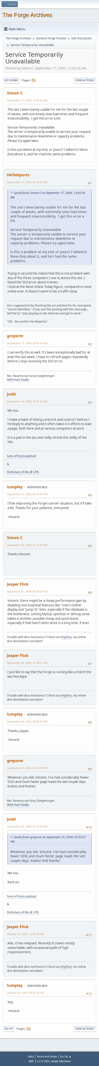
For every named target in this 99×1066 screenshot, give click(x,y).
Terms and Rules (47, 1056)
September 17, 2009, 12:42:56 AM (27, 100)
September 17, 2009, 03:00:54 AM (27, 343)
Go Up (8, 1028)
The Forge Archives (27, 15)
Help (31, 1056)
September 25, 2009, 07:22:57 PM (27, 768)
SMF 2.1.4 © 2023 (39, 1061)
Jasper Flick (18, 584)
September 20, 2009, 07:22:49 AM (27, 545)
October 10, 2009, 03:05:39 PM (25, 992)
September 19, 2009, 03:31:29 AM (27, 401)
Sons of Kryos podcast (21, 456)
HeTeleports (18, 174)
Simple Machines (61, 1061)
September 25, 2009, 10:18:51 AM (27, 663)
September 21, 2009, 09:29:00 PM (27, 591)
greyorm (15, 335)
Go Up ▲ (65, 1056)
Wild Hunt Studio (18, 380)
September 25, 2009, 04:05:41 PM (27, 721)
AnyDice (66, 637)
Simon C (15, 93)
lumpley (15, 486)
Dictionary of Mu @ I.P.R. (23, 472)
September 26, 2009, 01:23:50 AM (27, 826)
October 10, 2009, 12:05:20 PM (25, 934)
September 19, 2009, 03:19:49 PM (27, 494)
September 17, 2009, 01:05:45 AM (27, 182)
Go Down (11, 80)
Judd (11, 394)
